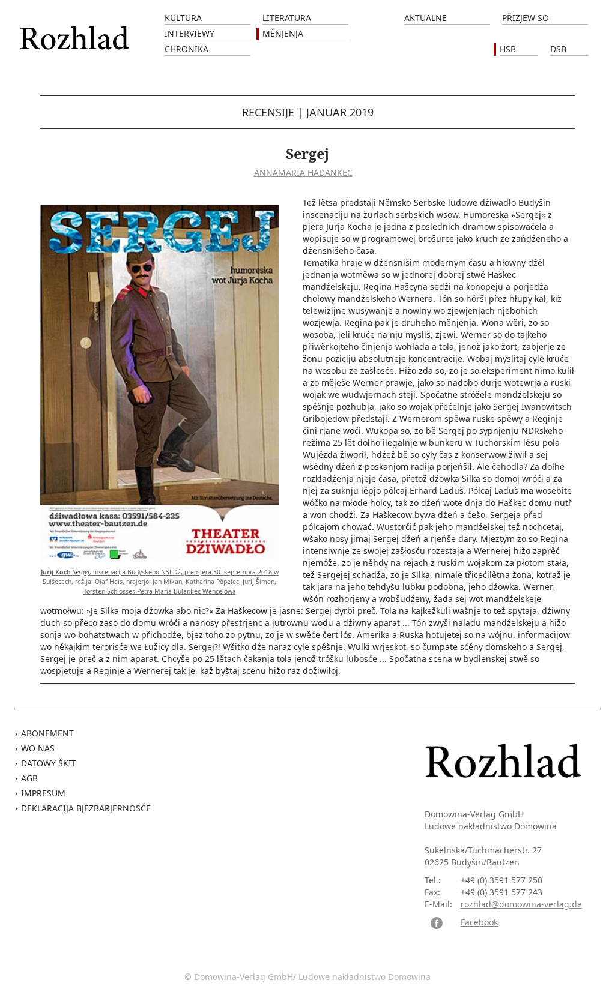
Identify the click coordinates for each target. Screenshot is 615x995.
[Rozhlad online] (76, 31)
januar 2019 (340, 112)
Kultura (183, 17)
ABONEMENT (47, 733)
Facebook (479, 922)
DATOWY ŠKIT (48, 763)
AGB (29, 778)
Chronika (186, 49)
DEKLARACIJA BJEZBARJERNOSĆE (86, 808)
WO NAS (38, 748)
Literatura (286, 17)
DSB (558, 49)
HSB (508, 49)
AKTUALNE (425, 17)
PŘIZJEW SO (525, 17)
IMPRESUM (43, 793)
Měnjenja (282, 33)
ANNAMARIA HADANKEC (303, 172)
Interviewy (189, 33)
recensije (268, 112)
